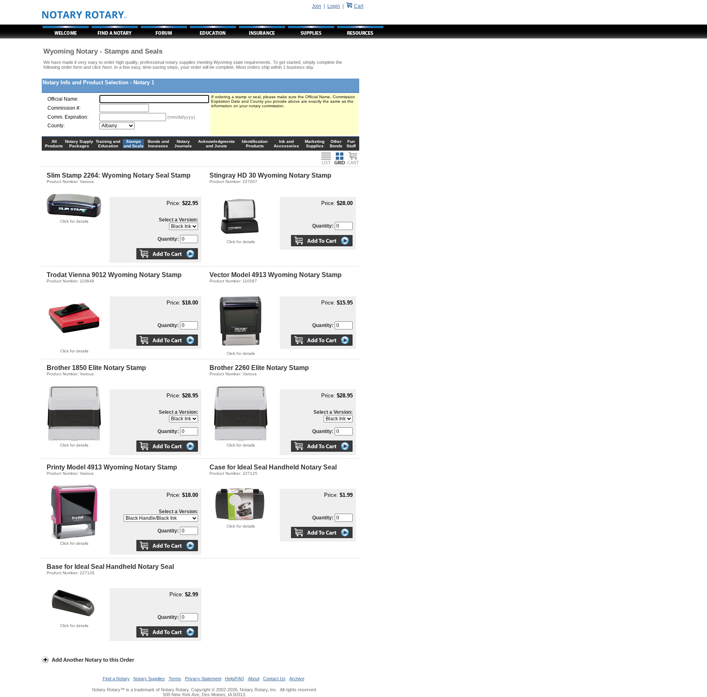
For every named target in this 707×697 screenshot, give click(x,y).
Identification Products (255, 143)
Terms (175, 678)
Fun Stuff (351, 143)
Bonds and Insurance (158, 143)
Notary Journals (183, 143)
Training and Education (108, 143)
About (253, 678)
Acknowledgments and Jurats (216, 143)
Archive (296, 678)
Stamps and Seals (134, 143)
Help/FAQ (234, 678)
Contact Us (274, 678)
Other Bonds (336, 143)
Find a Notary (116, 678)
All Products (54, 143)
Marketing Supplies (314, 143)
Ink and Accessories (286, 143)
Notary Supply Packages (79, 143)
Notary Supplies (149, 678)
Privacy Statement (203, 678)
